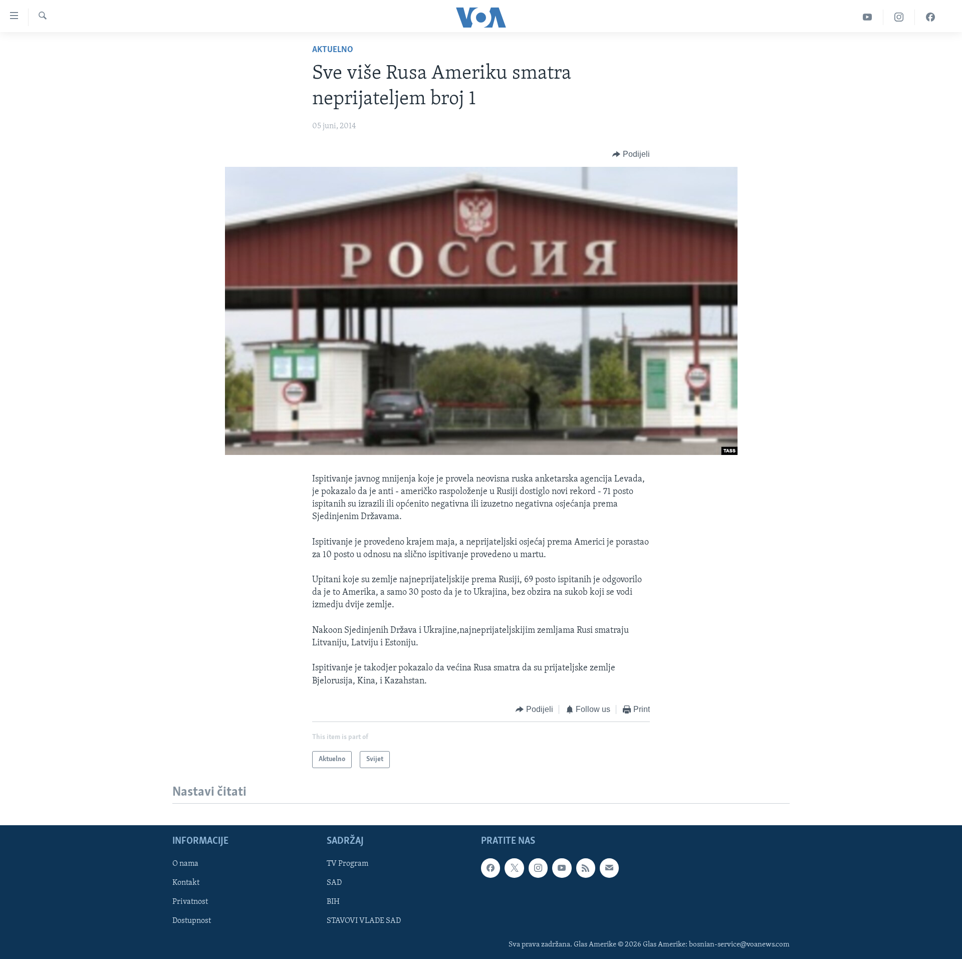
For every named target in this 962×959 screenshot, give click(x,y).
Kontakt (185, 883)
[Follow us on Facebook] (490, 868)
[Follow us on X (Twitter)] (514, 868)
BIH (333, 902)
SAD (334, 883)
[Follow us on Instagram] (538, 868)
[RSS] (585, 868)
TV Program (347, 864)
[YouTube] (867, 17)
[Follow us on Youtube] (561, 868)
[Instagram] (899, 17)
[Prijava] (609, 868)
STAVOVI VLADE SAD (364, 921)
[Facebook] (930, 17)
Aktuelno (332, 50)
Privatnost (190, 902)
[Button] (631, 154)
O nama (185, 864)
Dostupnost (191, 921)
